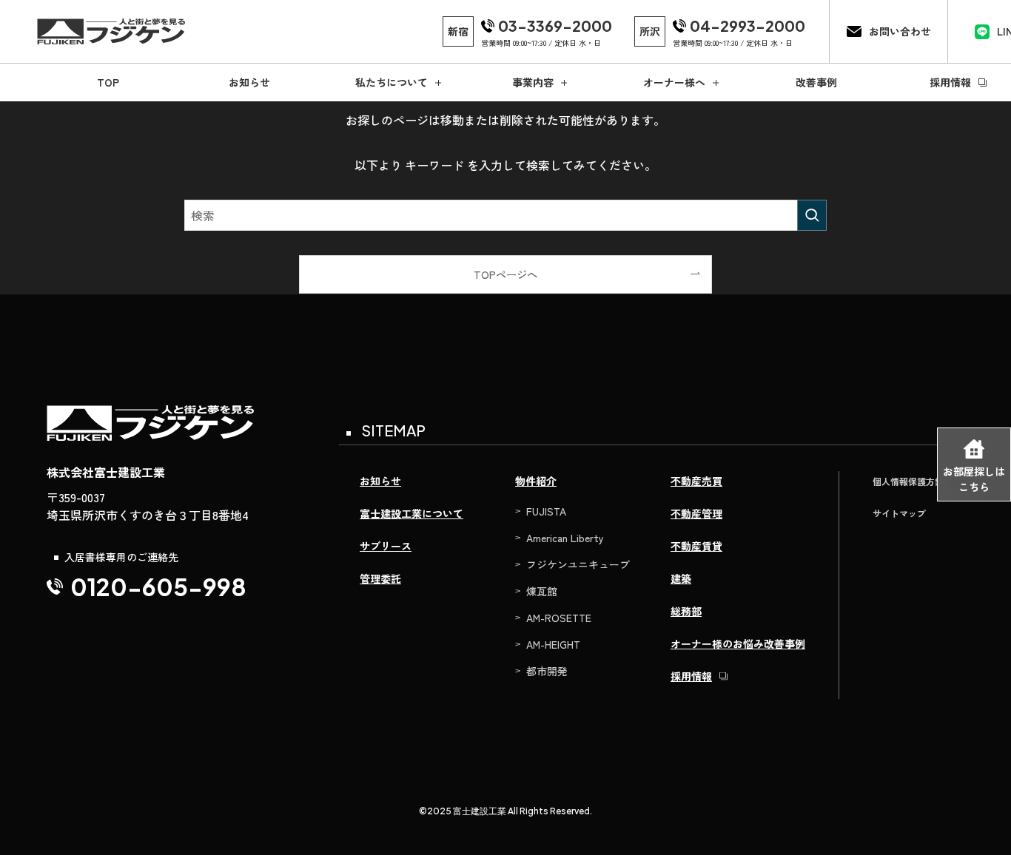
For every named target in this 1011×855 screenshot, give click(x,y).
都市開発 (547, 670)
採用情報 (691, 676)
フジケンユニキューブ (578, 564)
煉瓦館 (541, 591)
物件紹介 (536, 480)
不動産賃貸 (696, 545)
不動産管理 (696, 513)
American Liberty (565, 537)
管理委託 (380, 578)
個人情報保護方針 (908, 481)
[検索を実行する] (812, 215)
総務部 (686, 611)
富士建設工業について (411, 513)
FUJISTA (546, 511)
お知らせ (380, 480)
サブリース (386, 545)
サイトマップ (899, 513)
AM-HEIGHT (553, 644)
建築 (681, 578)
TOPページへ (505, 274)
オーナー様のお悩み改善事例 (738, 643)
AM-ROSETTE (558, 617)
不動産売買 (696, 480)
